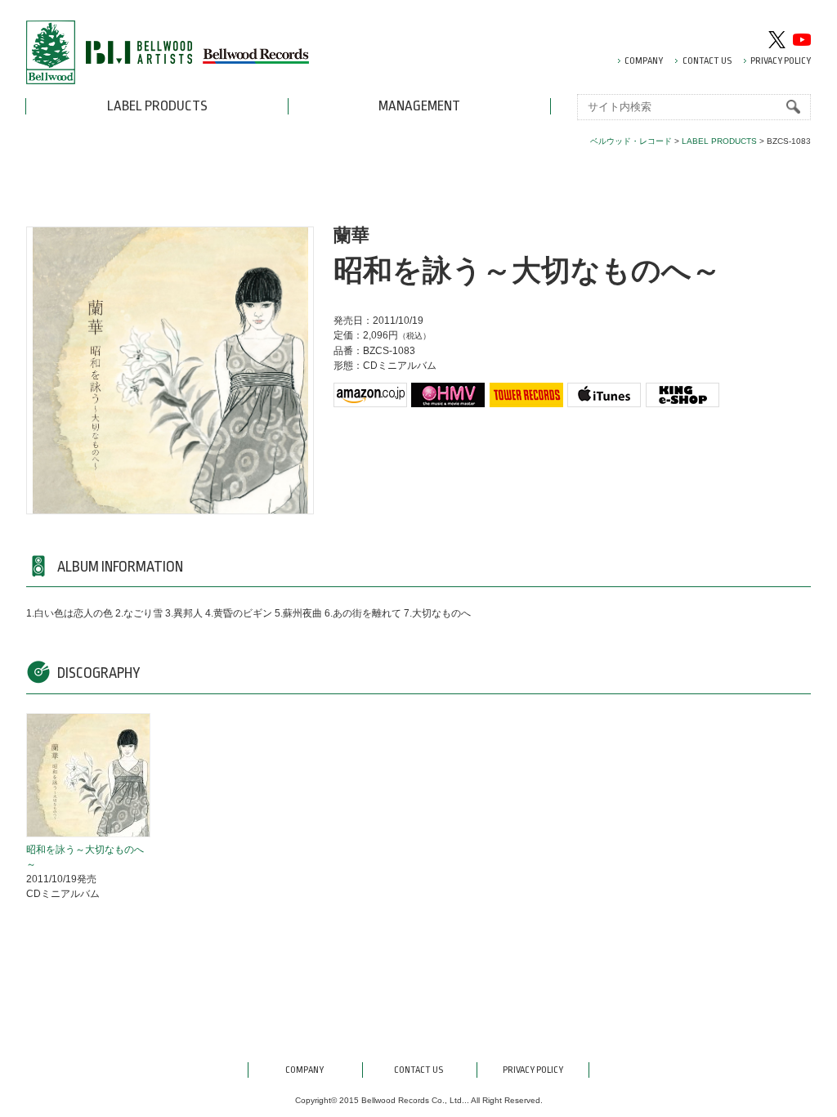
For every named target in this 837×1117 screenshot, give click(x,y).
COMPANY (643, 61)
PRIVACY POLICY (780, 61)
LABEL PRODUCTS (157, 106)
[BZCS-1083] (87, 777)
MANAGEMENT (419, 106)
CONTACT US (707, 61)
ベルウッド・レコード (631, 141)
